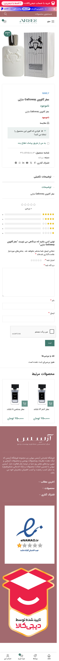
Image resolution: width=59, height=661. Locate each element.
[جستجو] (5, 14)
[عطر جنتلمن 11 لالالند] (15, 394)
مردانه (40, 157)
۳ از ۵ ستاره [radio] (36, 260)
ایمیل (51, 313)
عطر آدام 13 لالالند (41, 409)
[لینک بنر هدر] (28, 9)
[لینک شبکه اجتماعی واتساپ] (19, 163)
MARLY (45, 93)
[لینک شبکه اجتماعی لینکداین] (23, 163)
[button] (51, 404)
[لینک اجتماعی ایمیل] (27, 163)
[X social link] (31, 163)
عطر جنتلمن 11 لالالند (15, 409)
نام (52, 300)
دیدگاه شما (49, 265)
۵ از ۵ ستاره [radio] (31, 260)
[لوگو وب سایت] (28, 21)
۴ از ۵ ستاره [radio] (34, 260)
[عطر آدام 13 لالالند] (41, 394)
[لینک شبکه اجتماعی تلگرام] (16, 163)
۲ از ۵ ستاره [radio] (38, 260)
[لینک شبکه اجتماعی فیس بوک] (35, 163)
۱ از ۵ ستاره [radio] (40, 260)
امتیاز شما (49, 260)
